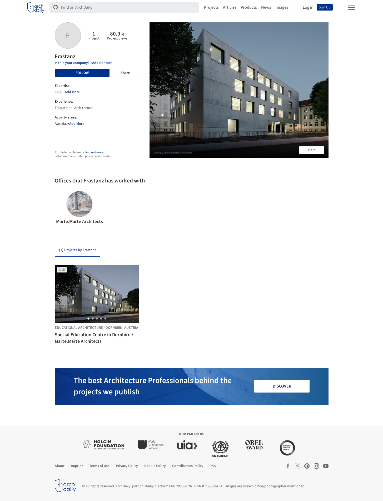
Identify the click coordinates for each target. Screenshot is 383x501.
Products (249, 7)
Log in (308, 7)
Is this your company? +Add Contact (83, 63)
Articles (229, 7)
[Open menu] (351, 7)
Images (281, 7)
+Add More (71, 92)
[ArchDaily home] (35, 7)
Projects (211, 7)
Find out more (93, 152)
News (266, 7)
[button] (61, 208)
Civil (58, 92)
